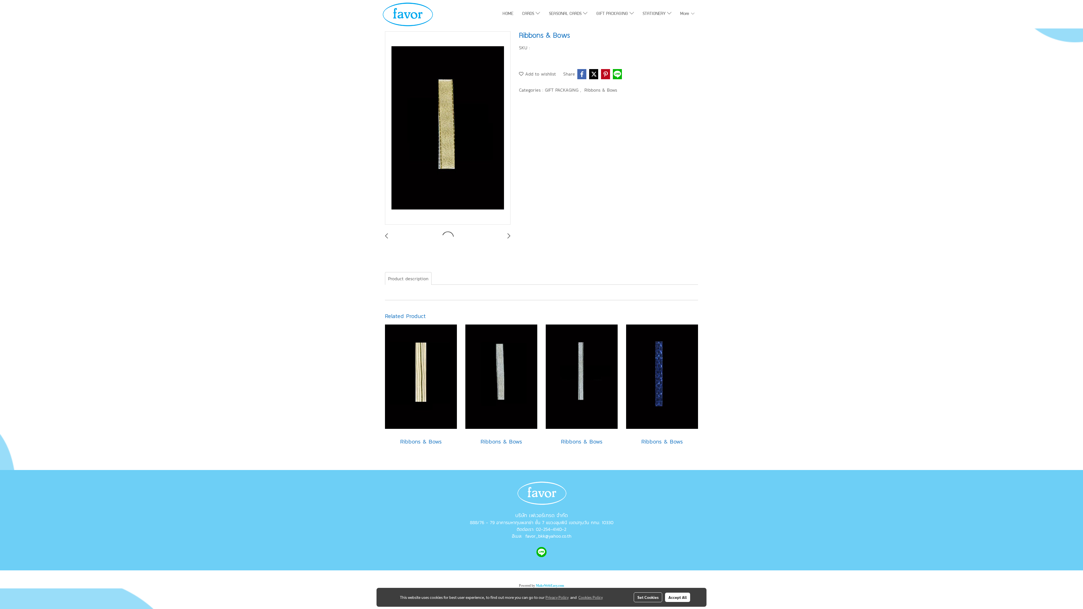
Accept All (677, 597)
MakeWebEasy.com (550, 586)
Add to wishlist (539, 73)
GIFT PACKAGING (612, 14)
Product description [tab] (408, 278)
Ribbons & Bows (600, 90)
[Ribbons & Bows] (447, 128)
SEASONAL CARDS (566, 14)
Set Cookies (648, 597)
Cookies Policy (590, 597)
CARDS (529, 14)
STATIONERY (654, 14)
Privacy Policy (557, 597)
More (685, 14)
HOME (508, 14)
